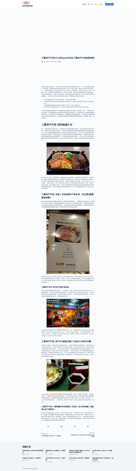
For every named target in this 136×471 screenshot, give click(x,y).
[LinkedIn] (88, 426)
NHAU (96, 4)
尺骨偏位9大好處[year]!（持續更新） (32, 458)
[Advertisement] (68, 30)
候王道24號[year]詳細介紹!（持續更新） (79, 458)
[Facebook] (48, 426)
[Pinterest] (74, 426)
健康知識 (84, 4)
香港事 (59, 61)
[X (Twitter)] (61, 426)
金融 (92, 4)
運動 (88, 4)
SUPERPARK (27, 6)
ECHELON (101, 4)
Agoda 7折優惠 (109, 4)
